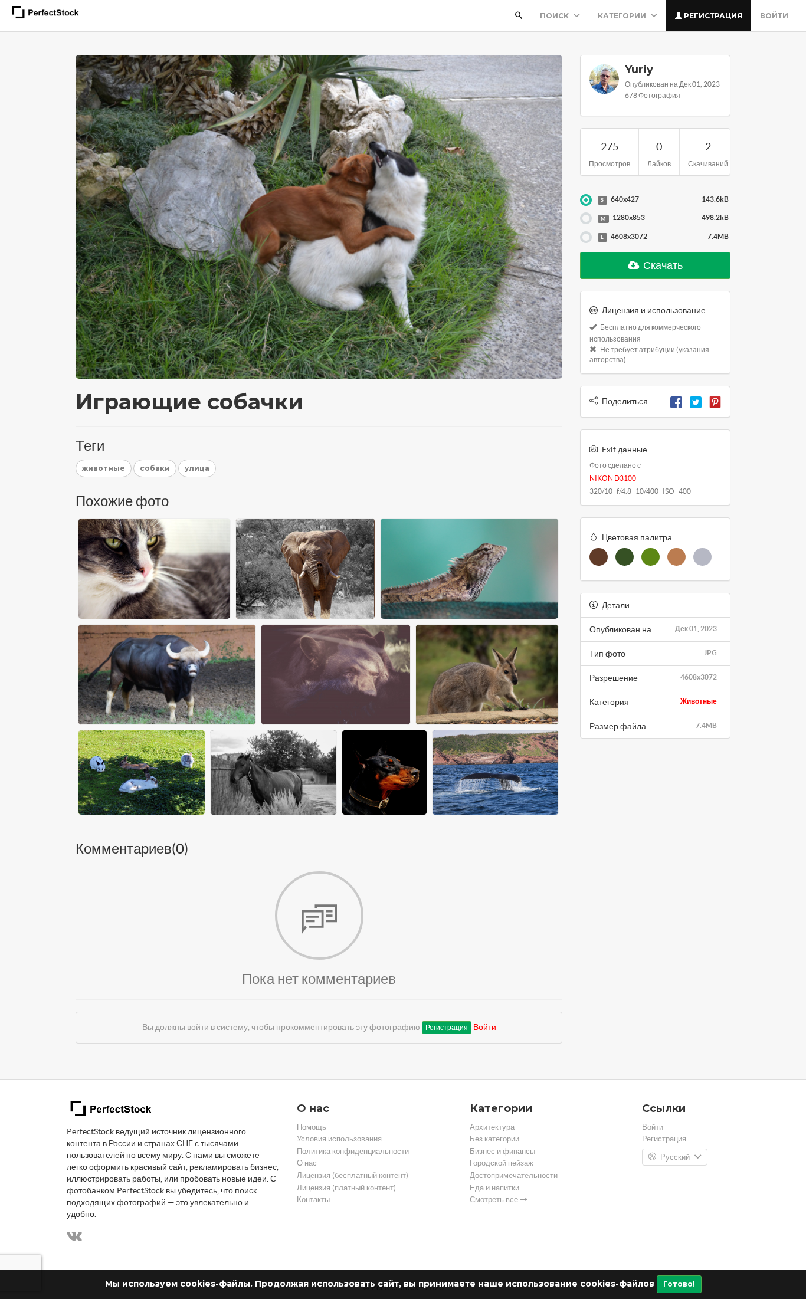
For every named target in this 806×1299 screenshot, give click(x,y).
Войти (774, 15)
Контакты (313, 1199)
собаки (155, 468)
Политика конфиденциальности (353, 1151)
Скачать (662, 265)
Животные (698, 701)
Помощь (311, 1127)
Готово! (679, 1284)
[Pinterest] (715, 401)
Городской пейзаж (501, 1163)
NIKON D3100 (612, 478)
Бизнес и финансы (502, 1151)
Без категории (494, 1138)
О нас (307, 1163)
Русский (675, 1157)
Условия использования (339, 1138)
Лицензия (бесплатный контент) (352, 1175)
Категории (623, 15)
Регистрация (712, 15)
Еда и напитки (494, 1187)
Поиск (555, 15)
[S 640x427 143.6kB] (586, 200)
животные (103, 468)
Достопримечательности (514, 1175)
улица (197, 468)
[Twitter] (696, 401)
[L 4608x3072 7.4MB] (586, 237)
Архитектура (492, 1127)
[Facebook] (676, 401)
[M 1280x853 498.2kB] (586, 218)
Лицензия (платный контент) (346, 1187)
